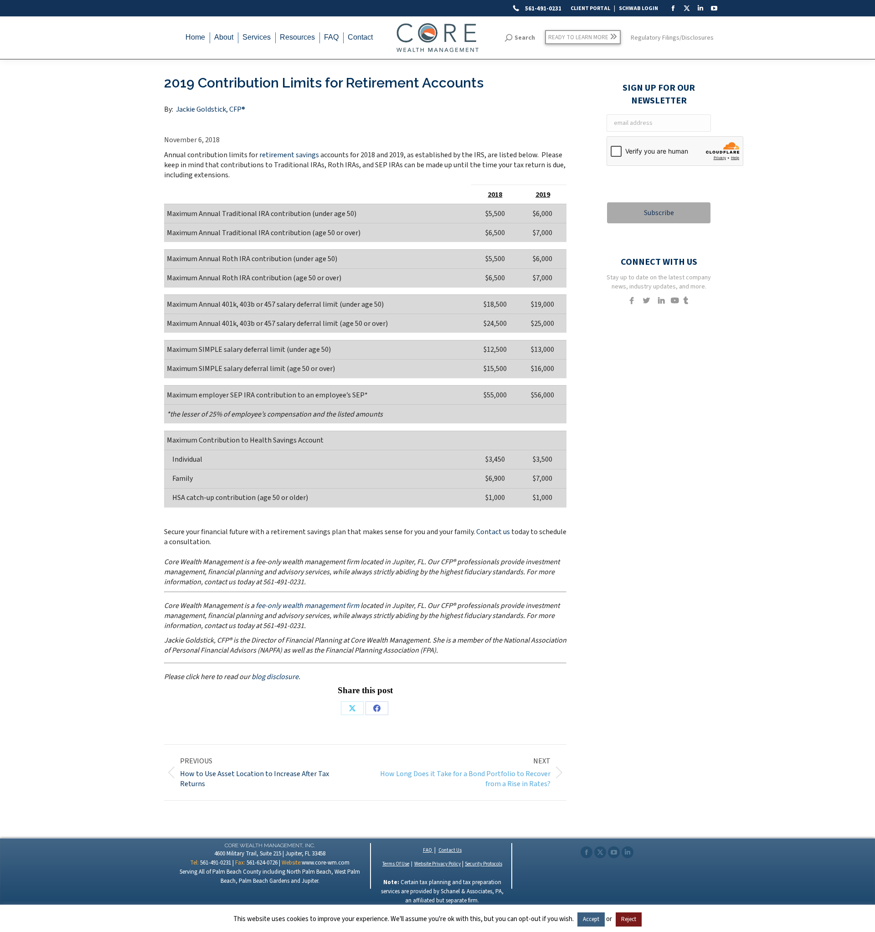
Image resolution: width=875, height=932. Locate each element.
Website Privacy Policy (437, 863)
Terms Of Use (395, 863)
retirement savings (289, 155)
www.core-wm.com (326, 863)
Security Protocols (483, 863)
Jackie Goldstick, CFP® (210, 109)
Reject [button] (628, 919)
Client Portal (590, 8)
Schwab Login (638, 8)
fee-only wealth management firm (307, 606)
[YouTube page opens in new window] (614, 852)
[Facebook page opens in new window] (586, 852)
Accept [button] (591, 919)
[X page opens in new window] (600, 852)
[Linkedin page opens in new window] (627, 852)
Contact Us (450, 850)
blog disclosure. (276, 677)
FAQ (428, 850)
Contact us (493, 532)
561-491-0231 (542, 9)
